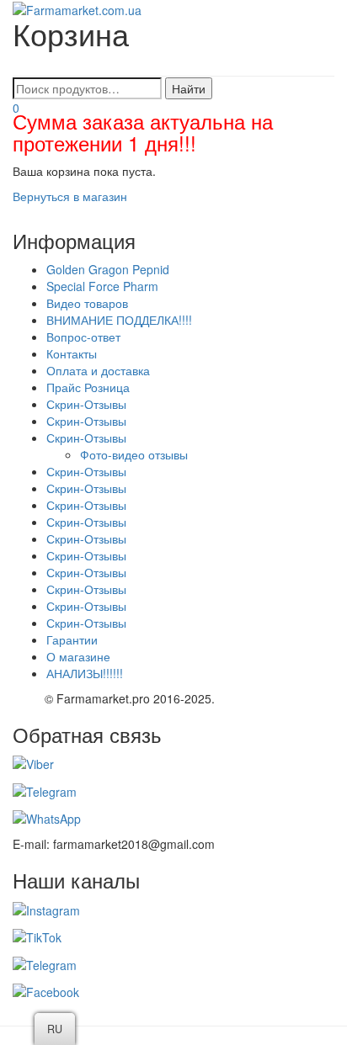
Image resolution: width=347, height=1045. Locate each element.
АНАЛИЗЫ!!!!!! (84, 673)
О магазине (78, 656)
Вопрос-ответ (83, 336)
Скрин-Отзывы (86, 403)
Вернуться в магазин (70, 196)
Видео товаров (87, 302)
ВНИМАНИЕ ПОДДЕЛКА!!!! (119, 319)
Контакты (71, 353)
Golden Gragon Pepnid (107, 269)
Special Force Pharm (102, 286)
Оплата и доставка (98, 370)
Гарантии (72, 639)
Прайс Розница (88, 387)
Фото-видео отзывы (134, 454)
